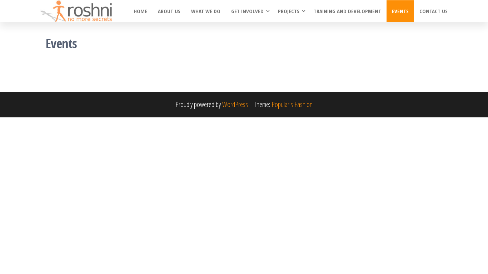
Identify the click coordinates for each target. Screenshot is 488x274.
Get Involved (247, 11)
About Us (169, 11)
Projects (288, 11)
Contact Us (433, 11)
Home (140, 11)
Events (400, 11)
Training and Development (347, 11)
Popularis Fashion (292, 104)
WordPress (235, 104)
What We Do (205, 11)
